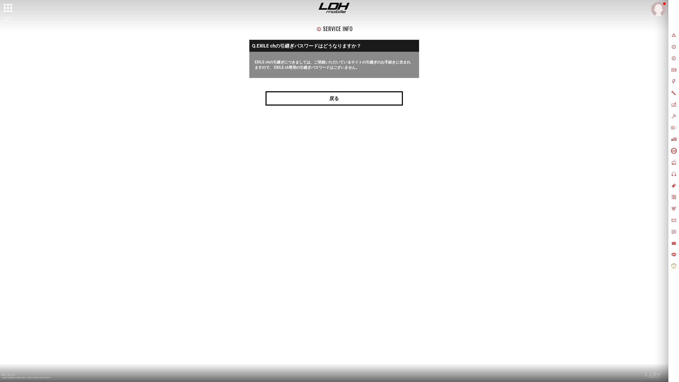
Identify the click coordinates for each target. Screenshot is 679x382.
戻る (334, 98)
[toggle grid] (8, 8)
